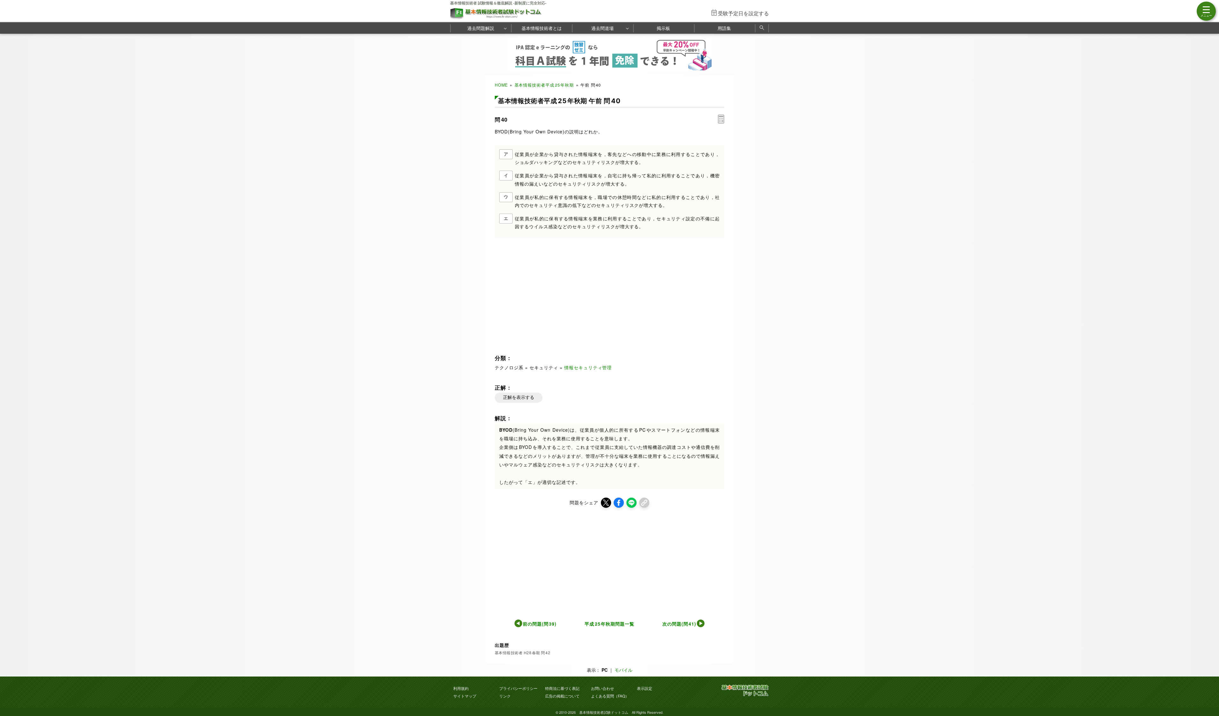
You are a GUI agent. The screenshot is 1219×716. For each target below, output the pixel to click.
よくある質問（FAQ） (610, 695)
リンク (505, 695)
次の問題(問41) (679, 623)
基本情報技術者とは (542, 28)
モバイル (623, 670)
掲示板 (663, 28)
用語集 (724, 28)
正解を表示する (518, 397)
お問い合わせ (602, 688)
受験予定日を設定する (743, 13)
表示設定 (644, 688)
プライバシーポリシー (518, 688)
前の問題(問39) (540, 623)
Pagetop (1206, 692)
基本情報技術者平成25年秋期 (544, 85)
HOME (501, 85)
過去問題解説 (480, 28)
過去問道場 (602, 28)
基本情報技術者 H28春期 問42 (522, 652)
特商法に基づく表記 (562, 688)
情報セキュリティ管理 (588, 367)
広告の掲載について (562, 695)
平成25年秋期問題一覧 (609, 623)
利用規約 (461, 688)
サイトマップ (464, 695)
